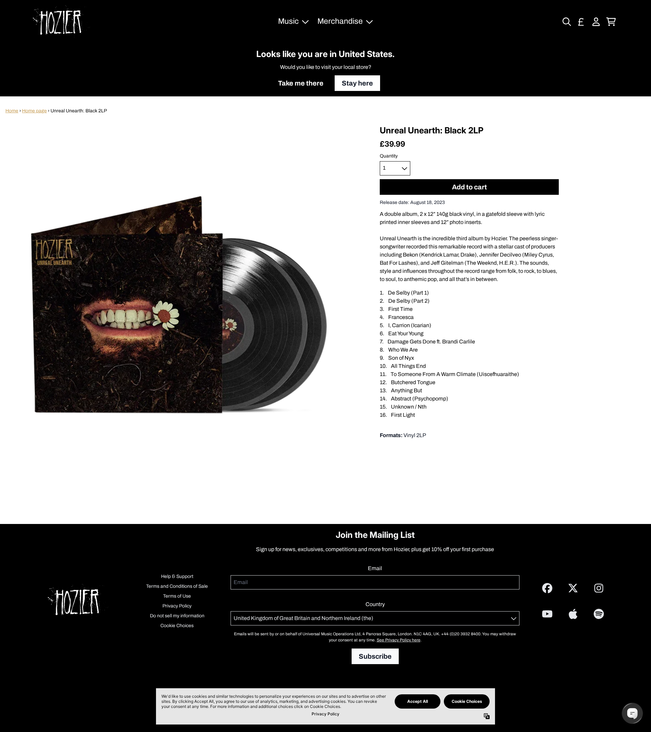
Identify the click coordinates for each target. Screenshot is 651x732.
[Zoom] (179, 304)
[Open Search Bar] (566, 21)
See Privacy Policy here (398, 640)
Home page (34, 110)
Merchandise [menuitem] (340, 21)
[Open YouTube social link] (547, 613)
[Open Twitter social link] (573, 588)
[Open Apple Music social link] (573, 613)
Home (11, 110)
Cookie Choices (177, 625)
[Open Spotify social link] (598, 613)
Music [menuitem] (288, 21)
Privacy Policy (177, 605)
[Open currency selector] (581, 21)
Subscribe (375, 656)
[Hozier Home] (61, 21)
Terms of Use (177, 596)
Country (375, 604)
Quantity (389, 156)
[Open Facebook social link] (547, 588)
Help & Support (177, 576)
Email (375, 568)
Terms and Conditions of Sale (177, 586)
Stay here (357, 83)
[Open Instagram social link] (598, 588)
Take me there (300, 83)
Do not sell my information (177, 615)
